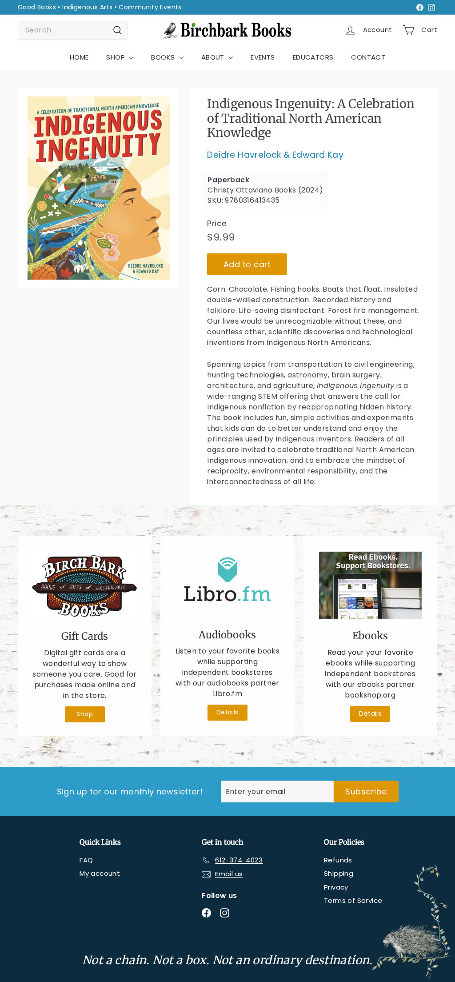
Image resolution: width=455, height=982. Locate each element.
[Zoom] (99, 188)
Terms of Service (353, 900)
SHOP (116, 57)
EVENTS (263, 57)
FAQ (86, 860)
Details (227, 712)
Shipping (338, 873)
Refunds (338, 860)
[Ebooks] (370, 585)
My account (100, 873)
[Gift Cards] (84, 585)
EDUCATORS (313, 57)
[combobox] (73, 30)
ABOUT (213, 57)
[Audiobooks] (227, 584)
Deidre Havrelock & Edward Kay (275, 155)
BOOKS (163, 57)
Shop (84, 713)
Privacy (336, 887)
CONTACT (368, 57)
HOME (79, 57)
